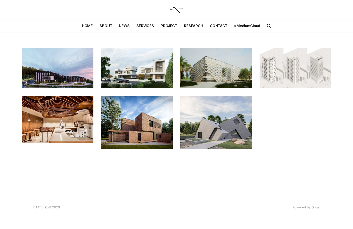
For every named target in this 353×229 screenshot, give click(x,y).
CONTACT (218, 25)
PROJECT (169, 25)
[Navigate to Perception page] (57, 119)
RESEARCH (193, 25)
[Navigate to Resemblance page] (137, 68)
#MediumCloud (247, 25)
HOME (87, 25)
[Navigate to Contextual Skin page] (216, 68)
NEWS (124, 25)
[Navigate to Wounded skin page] (137, 122)
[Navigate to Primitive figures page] (216, 122)
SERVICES (145, 25)
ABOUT (105, 25)
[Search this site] (269, 25)
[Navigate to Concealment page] (57, 68)
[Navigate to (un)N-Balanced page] (295, 68)
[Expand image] (86, 81)
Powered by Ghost (306, 207)
